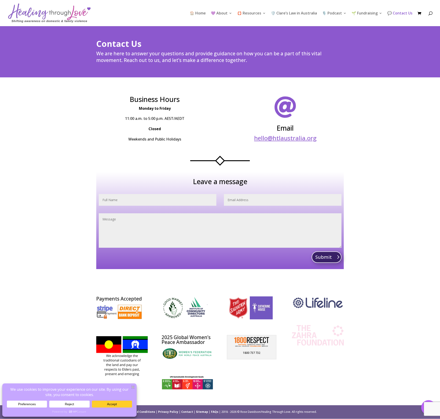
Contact (187, 412)
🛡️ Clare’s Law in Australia (294, 13)
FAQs (214, 412)
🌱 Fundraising (365, 13)
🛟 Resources (249, 13)
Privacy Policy (168, 412)
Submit (323, 257)
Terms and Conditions (139, 412)
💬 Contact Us (399, 13)
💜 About (219, 13)
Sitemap (202, 412)
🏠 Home (198, 13)
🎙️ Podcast (332, 13)
